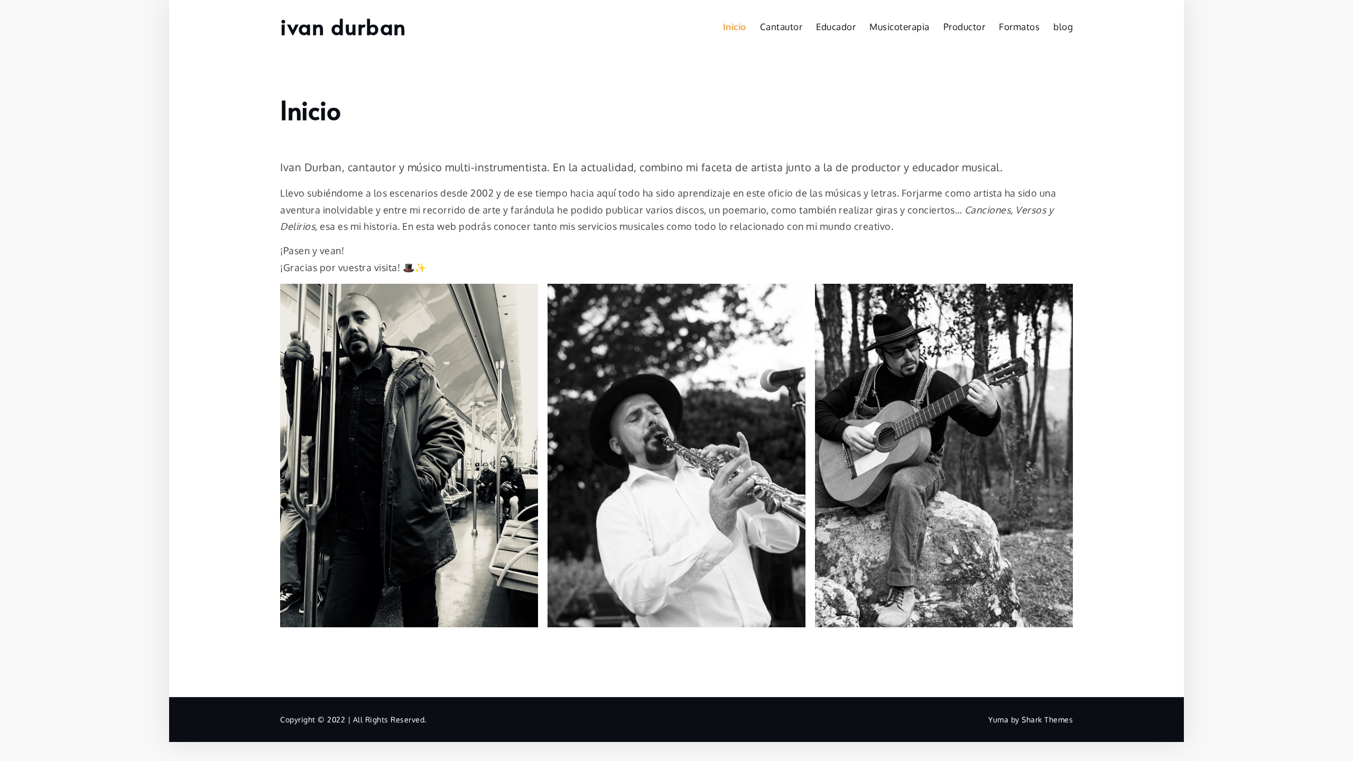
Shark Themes (1047, 719)
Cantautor (781, 26)
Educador (836, 26)
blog (1063, 26)
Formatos (1019, 26)
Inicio (734, 26)
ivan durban (343, 26)
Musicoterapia (899, 26)
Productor (964, 26)
